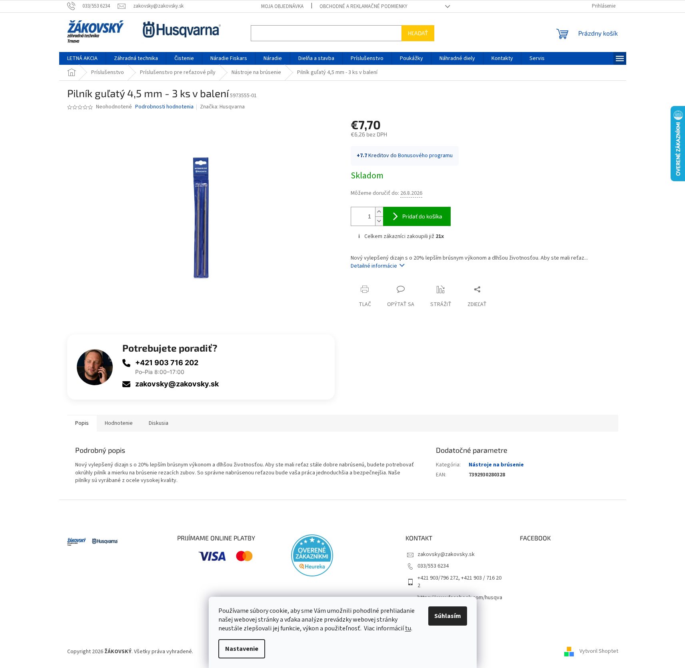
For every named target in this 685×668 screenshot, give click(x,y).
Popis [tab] (82, 423)
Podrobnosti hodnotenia (164, 107)
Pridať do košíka (422, 216)
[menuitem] (82, 58)
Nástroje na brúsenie (496, 465)
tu (408, 628)
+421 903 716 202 (166, 362)
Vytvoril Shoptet (598, 652)
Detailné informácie (374, 266)
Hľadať (418, 33)
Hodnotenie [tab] (119, 423)
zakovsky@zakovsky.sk (177, 384)
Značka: (222, 107)
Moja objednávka (282, 6)
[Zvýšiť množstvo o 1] (379, 211)
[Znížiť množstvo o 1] (379, 221)
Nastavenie (241, 648)
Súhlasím (447, 616)
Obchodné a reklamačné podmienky (363, 6)
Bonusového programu (425, 156)
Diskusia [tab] (158, 423)
